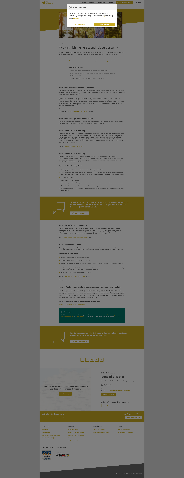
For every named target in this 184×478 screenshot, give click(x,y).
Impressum (76, 18)
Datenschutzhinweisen (103, 17)
